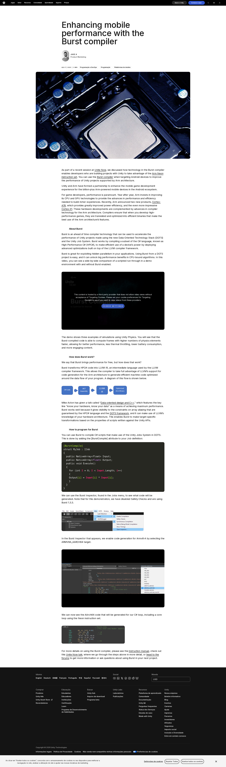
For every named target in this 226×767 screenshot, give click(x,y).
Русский (96, 678)
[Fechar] (216, 761)
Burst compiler (105, 177)
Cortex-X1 (67, 209)
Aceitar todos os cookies (192, 761)
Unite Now (100, 169)
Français (63, 678)
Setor (19, 2)
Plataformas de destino (122, 67)
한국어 (104, 678)
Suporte (58, 2)
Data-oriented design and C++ (117, 402)
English (39, 678)
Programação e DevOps (88, 67)
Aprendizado (49, 2)
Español (87, 678)
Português (72, 678)
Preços (66, 2)
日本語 (54, 678)
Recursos (27, 2)
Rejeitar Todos (172, 761)
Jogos (13, 2)
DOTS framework (119, 413)
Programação (105, 67)
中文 (80, 678)
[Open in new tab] (51, 700)
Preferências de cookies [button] (147, 752)
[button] (179, 3)
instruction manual (139, 651)
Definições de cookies (153, 761)
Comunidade (38, 2)
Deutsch (47, 678)
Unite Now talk (74, 654)
